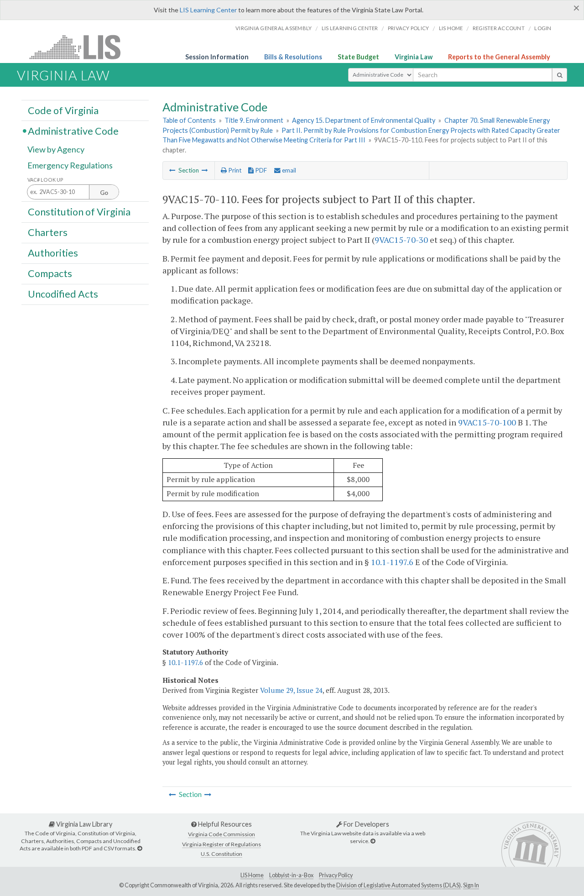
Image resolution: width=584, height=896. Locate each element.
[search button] (559, 75)
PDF (260, 170)
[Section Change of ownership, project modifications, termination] (172, 170)
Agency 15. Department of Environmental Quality (363, 120)
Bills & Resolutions (293, 57)
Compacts (50, 273)
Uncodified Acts (63, 294)
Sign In (471, 885)
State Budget (358, 57)
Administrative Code (73, 130)
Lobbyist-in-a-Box (291, 875)
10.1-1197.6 (392, 561)
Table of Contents (189, 120)
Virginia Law (414, 57)
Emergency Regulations (70, 165)
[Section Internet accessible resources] (205, 170)
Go (104, 192)
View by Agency (55, 149)
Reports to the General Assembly (499, 57)
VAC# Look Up (45, 180)
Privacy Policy (408, 28)
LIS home (451, 28)
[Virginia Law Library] (139, 848)
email (288, 170)
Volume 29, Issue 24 (291, 690)
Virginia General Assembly (273, 28)
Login (542, 28)
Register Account (499, 28)
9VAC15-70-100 (487, 422)
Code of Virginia (63, 110)
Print (234, 170)
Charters (48, 232)
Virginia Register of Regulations (221, 844)
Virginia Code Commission (221, 834)
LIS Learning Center (208, 10)
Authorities (53, 253)
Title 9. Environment (253, 120)
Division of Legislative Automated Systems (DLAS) (398, 885)
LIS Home (252, 875)
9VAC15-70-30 (401, 239)
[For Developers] (372, 841)
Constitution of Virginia (79, 211)
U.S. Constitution (221, 853)
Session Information (217, 57)
